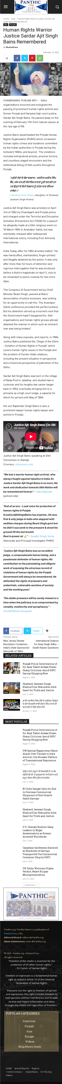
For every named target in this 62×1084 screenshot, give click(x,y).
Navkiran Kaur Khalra (23, 195)
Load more (30, 885)
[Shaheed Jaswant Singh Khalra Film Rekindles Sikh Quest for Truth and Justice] (11, 688)
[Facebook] (17, 58)
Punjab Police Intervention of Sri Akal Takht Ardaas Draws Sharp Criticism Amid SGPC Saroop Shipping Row (40, 668)
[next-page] (11, 717)
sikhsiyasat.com (23, 464)
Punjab (13, 24)
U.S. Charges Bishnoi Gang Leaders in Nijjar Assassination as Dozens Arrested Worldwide (38, 831)
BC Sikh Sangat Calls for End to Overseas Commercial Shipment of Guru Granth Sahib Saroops (39, 793)
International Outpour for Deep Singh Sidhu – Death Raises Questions (46, 644)
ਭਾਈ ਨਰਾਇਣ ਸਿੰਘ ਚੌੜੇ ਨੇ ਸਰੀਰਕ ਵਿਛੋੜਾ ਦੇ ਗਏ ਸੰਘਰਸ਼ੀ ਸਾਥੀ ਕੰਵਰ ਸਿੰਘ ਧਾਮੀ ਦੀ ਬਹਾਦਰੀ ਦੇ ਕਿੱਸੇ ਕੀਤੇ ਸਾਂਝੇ (40, 704)
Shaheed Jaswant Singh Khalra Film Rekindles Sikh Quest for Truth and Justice (40, 687)
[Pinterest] (32, 58)
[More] (47, 631)
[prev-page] (5, 717)
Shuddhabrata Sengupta (17, 611)
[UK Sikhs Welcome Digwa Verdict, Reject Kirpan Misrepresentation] (11, 872)
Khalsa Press (10, 933)
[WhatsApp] (40, 58)
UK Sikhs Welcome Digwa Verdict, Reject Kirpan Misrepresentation (38, 871)
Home (6, 18)
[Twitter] (24, 58)
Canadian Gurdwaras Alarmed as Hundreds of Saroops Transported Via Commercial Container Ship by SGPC (40, 852)
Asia (13, 18)
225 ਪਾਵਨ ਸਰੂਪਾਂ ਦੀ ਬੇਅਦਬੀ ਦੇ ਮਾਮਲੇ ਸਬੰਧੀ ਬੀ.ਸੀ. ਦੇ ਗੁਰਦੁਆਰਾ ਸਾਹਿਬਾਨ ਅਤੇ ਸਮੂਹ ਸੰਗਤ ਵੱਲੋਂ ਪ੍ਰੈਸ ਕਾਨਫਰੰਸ (40, 774)
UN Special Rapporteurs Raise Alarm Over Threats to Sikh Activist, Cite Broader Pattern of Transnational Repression (40, 755)
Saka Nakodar (44, 491)
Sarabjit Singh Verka (42, 536)
